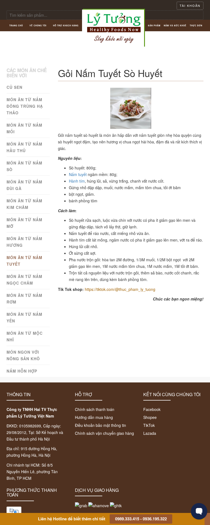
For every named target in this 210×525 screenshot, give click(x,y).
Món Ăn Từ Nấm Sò (24, 166)
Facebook (152, 409)
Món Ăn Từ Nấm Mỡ (24, 223)
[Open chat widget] (199, 511)
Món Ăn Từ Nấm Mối (24, 128)
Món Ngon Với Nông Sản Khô (23, 355)
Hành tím (77, 181)
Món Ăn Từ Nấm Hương (24, 242)
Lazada (149, 433)
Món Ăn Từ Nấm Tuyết (24, 261)
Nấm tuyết (78, 174)
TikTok (149, 425)
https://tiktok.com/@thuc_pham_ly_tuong (120, 289)
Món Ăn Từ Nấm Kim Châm (24, 204)
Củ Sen (14, 87)
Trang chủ (16, 25)
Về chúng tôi (38, 25)
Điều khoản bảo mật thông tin (100, 425)
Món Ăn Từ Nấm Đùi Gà (24, 185)
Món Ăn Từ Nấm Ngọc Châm (24, 280)
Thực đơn (196, 25)
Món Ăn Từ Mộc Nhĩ (25, 336)
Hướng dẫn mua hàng (94, 417)
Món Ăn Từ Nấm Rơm (24, 299)
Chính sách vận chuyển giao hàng (104, 433)
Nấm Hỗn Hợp (22, 371)
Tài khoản (190, 5)
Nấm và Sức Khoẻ (175, 25)
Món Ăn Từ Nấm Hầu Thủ (24, 147)
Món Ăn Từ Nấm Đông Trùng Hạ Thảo (25, 106)
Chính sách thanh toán (94, 409)
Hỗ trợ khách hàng (65, 25)
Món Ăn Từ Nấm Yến (24, 317)
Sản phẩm (154, 25)
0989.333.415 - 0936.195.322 (141, 519)
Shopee (150, 417)
